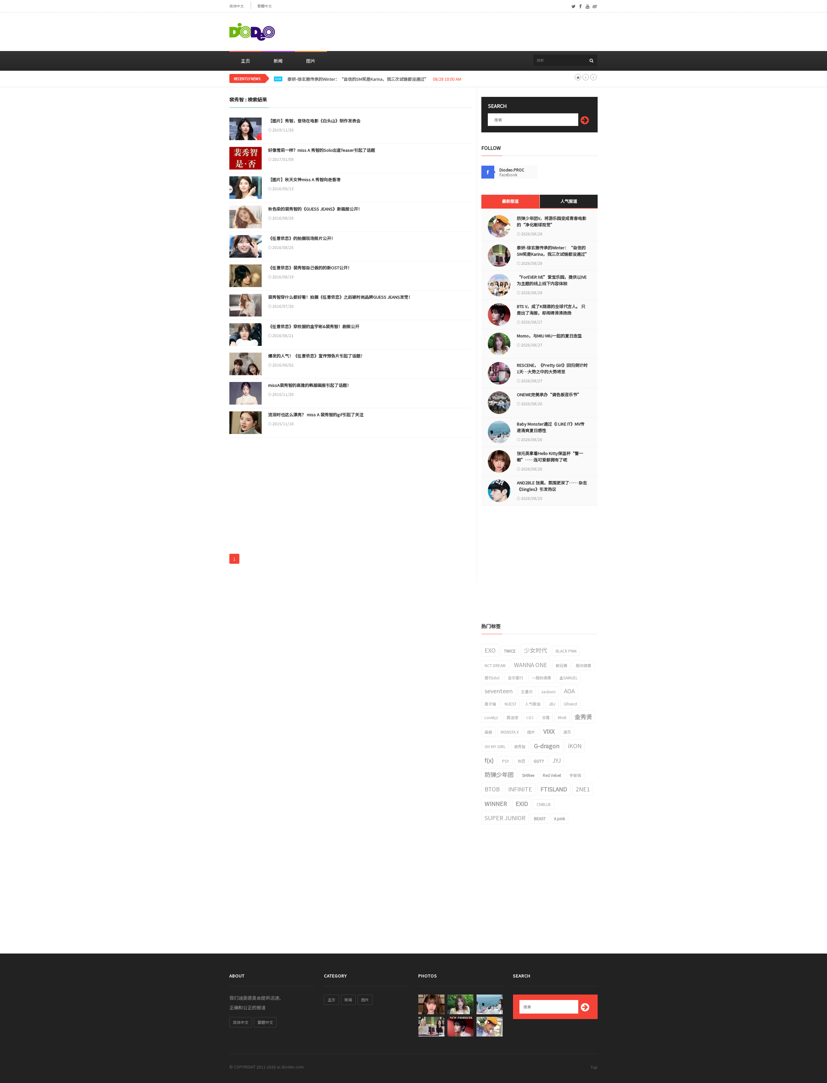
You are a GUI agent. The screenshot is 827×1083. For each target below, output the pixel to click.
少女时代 (535, 650)
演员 (567, 732)
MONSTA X (510, 732)
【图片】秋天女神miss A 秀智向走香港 (304, 179)
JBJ (552, 704)
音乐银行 (515, 677)
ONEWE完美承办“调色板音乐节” (549, 394)
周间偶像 (583, 665)
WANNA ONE (530, 664)
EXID (522, 803)
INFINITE (520, 789)
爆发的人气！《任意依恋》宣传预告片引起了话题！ (316, 356)
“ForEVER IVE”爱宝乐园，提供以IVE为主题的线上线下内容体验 (552, 280)
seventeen (499, 690)
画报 (488, 732)
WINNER (496, 803)
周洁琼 (512, 717)
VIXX (549, 731)
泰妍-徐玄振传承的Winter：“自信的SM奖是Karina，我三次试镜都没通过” (552, 250)
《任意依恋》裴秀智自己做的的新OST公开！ (310, 267)
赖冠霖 (561, 665)
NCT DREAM (495, 665)
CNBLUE (544, 804)
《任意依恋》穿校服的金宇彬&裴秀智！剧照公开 (313, 326)
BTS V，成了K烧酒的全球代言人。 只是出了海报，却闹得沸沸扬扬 (551, 309)
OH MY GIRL (495, 746)
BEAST (540, 818)
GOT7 (539, 761)
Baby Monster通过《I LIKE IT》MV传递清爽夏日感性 (550, 427)
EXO (490, 650)
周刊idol (492, 677)
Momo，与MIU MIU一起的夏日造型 (549, 336)
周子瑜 (490, 704)
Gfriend (570, 704)
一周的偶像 (541, 677)
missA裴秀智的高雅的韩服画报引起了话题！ (309, 385)
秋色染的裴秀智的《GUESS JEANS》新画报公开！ (315, 209)
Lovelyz (491, 717)
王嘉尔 (527, 691)
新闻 (278, 60)
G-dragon (547, 745)
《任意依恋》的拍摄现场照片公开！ (301, 238)
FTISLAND (553, 789)
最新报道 (510, 201)
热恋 (521, 761)
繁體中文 (264, 6)
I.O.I (530, 717)
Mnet (562, 717)
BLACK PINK (566, 651)
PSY (505, 761)
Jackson (548, 691)
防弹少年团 (499, 774)
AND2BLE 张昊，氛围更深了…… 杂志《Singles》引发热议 (552, 486)
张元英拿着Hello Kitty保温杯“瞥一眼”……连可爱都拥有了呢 (550, 456)
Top (594, 1067)
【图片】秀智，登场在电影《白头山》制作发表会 (314, 121)
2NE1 (583, 789)
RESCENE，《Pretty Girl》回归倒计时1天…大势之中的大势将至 (552, 368)
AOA (569, 690)
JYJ (556, 760)
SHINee (528, 775)
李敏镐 (575, 775)
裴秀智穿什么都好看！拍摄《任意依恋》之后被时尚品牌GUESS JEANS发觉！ (340, 297)
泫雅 (546, 717)
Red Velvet (552, 775)
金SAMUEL (569, 677)
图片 (310, 60)
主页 (245, 60)
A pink (559, 818)
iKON (574, 745)
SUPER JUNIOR (505, 817)
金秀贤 (583, 716)
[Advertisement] (480, 31)
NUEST (511, 704)
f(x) (489, 760)
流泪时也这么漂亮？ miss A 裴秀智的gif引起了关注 (315, 414)
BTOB (492, 789)
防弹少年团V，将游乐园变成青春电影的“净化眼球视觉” (551, 221)
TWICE (510, 651)
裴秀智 (520, 746)
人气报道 (568, 201)
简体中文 (236, 6)
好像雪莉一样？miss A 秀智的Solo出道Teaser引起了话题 (321, 150)
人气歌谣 (532, 704)
